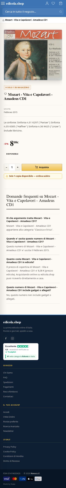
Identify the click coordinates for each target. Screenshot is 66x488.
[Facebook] (5, 338)
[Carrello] (60, 3)
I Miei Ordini (9, 416)
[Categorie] (3, 3)
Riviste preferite (10, 421)
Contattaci (8, 396)
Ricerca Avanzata (11, 426)
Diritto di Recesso (11, 460)
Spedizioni (8, 382)
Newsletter (8, 431)
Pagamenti (8, 386)
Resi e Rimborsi (10, 391)
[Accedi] (47, 3)
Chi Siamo (8, 372)
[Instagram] (12, 338)
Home (3, 20)
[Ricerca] (60, 11)
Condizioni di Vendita (13, 456)
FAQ (5, 377)
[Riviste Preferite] (53, 3)
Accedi (6, 412)
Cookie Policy (9, 451)
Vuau (13, 484)
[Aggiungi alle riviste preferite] (5, 93)
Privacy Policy (9, 446)
